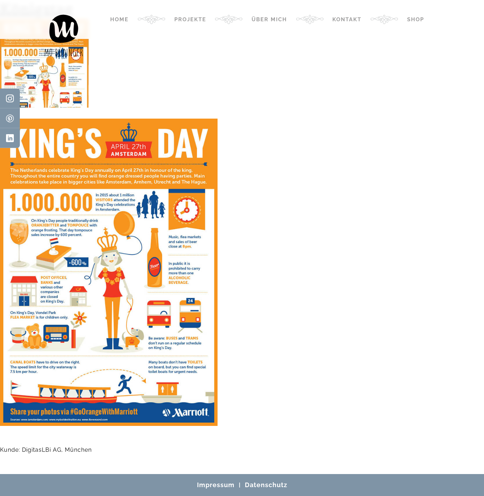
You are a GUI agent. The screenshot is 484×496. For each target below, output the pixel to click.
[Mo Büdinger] (63, 35)
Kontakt (346, 19)
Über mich (269, 19)
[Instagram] (10, 98)
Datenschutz (266, 485)
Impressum (216, 485)
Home (119, 19)
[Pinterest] (10, 118)
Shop (415, 19)
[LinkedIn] (10, 138)
